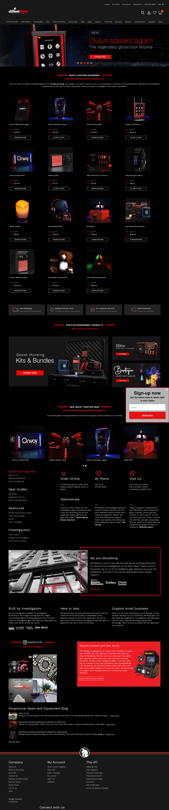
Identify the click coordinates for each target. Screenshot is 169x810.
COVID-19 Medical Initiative (97, 788)
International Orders (94, 779)
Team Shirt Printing (16, 516)
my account (126, 4)
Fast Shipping (26, 308)
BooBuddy (38, 22)
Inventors (90, 782)
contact (107, 4)
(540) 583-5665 (149, 4)
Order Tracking (53, 773)
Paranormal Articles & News (20, 513)
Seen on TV (13, 475)
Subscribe (147, 415)
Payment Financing (94, 773)
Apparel (151, 22)
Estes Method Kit (55, 226)
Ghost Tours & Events (18, 541)
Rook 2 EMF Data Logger (19, 124)
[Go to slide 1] (12, 439)
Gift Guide (13, 494)
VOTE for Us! (23, 713)
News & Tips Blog (16, 770)
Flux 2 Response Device (96, 277)
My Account (52, 767)
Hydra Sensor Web (94, 124)
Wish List (51, 779)
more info (84, 679)
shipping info (137, 4)
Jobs (11, 791)
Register (62, 767)
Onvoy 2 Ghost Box (17, 175)
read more (114, 716)
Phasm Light (53, 175)
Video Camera (59, 22)
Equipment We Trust (64, 308)
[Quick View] (39, 99)
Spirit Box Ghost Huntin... (135, 226)
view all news (14, 742)
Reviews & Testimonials (18, 779)
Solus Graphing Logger (57, 124)
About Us (12, 767)
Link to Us (13, 788)
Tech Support (92, 770)
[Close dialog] (167, 390)
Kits (47, 22)
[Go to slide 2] (156, 439)
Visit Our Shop (14, 782)
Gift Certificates (92, 785)
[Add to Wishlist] (39, 106)
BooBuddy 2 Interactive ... (58, 277)
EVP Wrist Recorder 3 (133, 175)
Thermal (108, 22)
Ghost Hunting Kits (16, 481)
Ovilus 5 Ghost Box (133, 124)
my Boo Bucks (97, 679)
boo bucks (116, 4)
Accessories (140, 22)
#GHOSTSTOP (35, 642)
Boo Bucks (51, 776)
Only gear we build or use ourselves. (67, 311)
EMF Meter (26, 22)
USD (159, 4)
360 (82, 22)
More (160, 22)
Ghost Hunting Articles (18, 500)
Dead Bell (91, 226)
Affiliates (51, 782)
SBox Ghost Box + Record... (98, 175)
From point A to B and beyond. (106, 311)
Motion (128, 22)
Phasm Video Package (18, 277)
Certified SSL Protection (145, 311)
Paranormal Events (94, 776)
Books (11, 519)
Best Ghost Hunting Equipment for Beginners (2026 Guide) (42, 732)
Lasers (98, 22)
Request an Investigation (19, 538)
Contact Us (13, 776)
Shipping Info (91, 767)
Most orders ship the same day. (30, 311)
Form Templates (15, 522)
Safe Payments (144, 308)
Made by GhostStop (17, 478)
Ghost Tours (14, 785)
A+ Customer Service (105, 308)
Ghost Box (73, 22)
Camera (118, 22)
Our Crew (12, 773)
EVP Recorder (12, 22)
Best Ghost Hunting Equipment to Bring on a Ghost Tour (42, 722)
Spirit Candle (15, 226)
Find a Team (14, 535)
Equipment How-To (17, 497)
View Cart (51, 770)
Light (90, 22)
